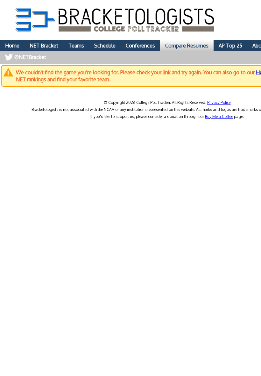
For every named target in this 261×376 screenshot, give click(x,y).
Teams (76, 45)
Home (12, 45)
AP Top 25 (230, 45)
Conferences (140, 45)
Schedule (105, 45)
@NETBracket (30, 57)
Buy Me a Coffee (219, 116)
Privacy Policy (219, 102)
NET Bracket (44, 45)
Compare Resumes (186, 45)
